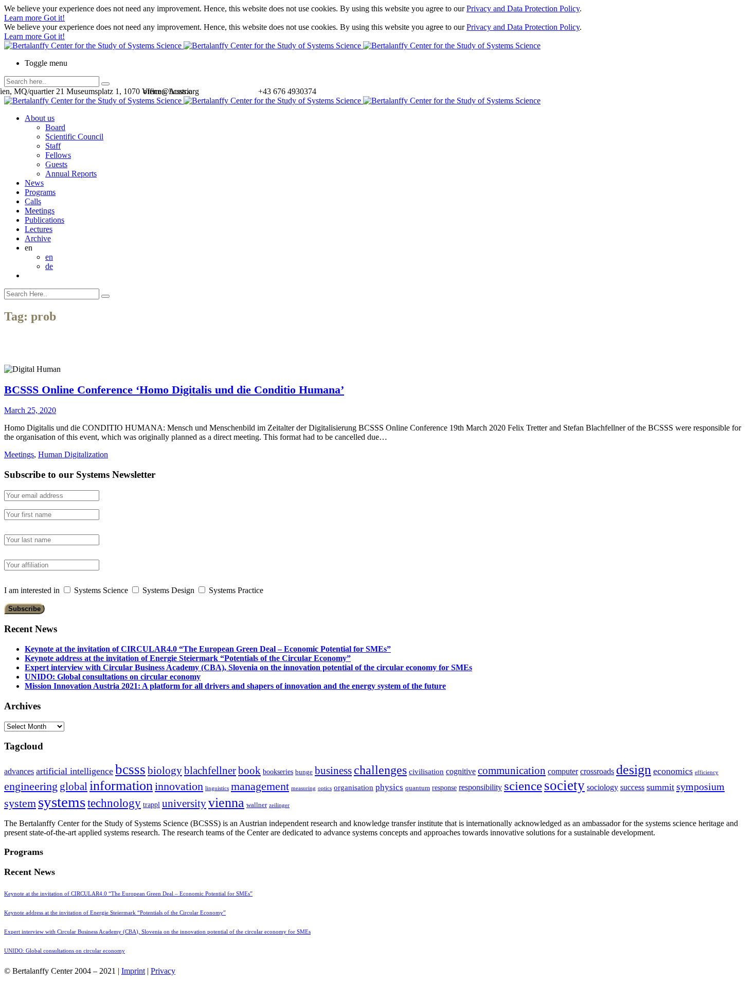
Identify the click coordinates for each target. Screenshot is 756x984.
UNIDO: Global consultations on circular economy (113, 676)
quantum (417, 788)
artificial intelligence (74, 771)
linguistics (217, 788)
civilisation (426, 771)
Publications (44, 220)
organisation (353, 787)
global (73, 786)
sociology (602, 787)
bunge (304, 772)
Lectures (38, 229)
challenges (380, 770)
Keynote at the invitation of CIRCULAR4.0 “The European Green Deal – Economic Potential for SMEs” (208, 649)
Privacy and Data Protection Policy (523, 8)
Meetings (40, 210)
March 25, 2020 (30, 410)
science (523, 786)
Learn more (24, 17)
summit (660, 787)
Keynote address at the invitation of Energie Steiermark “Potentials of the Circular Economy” (188, 658)
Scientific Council (74, 136)
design (633, 769)
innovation (179, 786)
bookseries (278, 772)
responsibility (480, 787)
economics (673, 771)
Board (55, 127)
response (444, 788)
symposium (700, 786)
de (49, 266)
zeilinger (279, 805)
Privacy (163, 971)
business (333, 770)
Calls (33, 201)
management (260, 786)
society (564, 785)
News (34, 182)
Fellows (58, 155)
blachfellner (210, 770)
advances (19, 771)
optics (325, 788)
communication (512, 770)
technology (114, 803)
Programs (40, 192)
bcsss (130, 769)
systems (61, 802)
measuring (303, 788)
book (249, 770)
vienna (226, 802)
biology (165, 770)
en (49, 257)
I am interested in (32, 590)
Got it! (54, 17)
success (632, 787)
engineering (31, 786)
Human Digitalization (73, 454)
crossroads (597, 771)
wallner (256, 805)
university (184, 803)
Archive (38, 238)
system (20, 803)
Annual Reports (71, 173)
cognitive (461, 771)
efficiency (706, 772)
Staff (53, 145)
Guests (56, 164)
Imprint (133, 971)
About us (40, 118)
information (121, 785)
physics (389, 787)
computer (563, 771)
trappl (151, 805)
